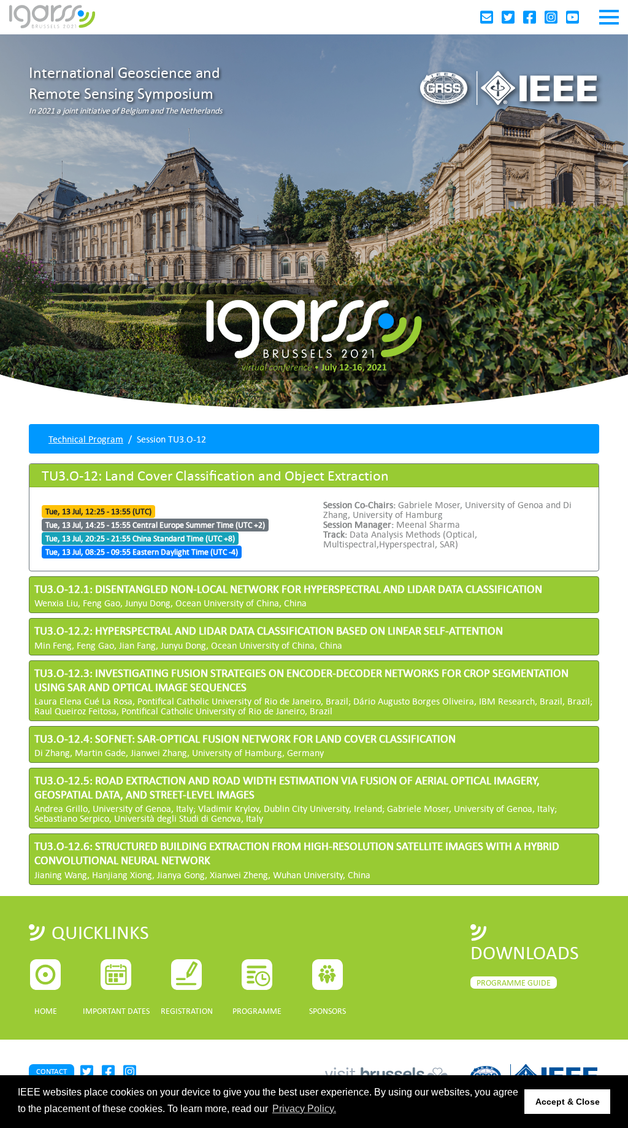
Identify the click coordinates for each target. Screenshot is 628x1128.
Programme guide (514, 982)
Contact (51, 1071)
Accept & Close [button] (567, 1102)
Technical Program (85, 438)
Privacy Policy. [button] (304, 1108)
